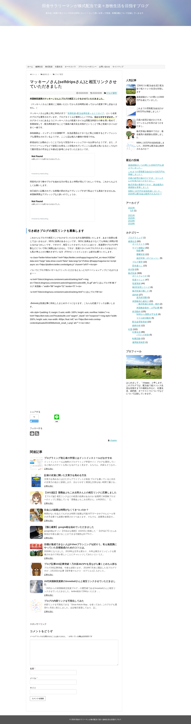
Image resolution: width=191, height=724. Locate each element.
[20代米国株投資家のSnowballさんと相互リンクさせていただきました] (36, 586)
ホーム (30, 67)
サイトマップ (118, 67)
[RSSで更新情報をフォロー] (37, 433)
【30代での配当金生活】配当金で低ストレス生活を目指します (150, 88)
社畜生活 (58, 67)
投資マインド (138, 280)
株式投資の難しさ (140, 291)
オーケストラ (70, 67)
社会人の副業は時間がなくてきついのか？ (66, 510)
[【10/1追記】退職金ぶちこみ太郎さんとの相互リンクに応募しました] (36, 497)
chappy (113, 440)
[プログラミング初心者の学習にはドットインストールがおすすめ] (36, 463)
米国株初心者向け (140, 301)
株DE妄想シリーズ (141, 287)
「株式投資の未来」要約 (147, 304)
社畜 (130, 329)
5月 (131, 211)
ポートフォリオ (139, 276)
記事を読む (48, 469)
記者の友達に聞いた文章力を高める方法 (65, 475)
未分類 (131, 269)
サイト (33, 688)
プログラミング (135, 238)
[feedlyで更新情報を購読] (32, 433)
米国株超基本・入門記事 (147, 308)
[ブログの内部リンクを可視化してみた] (36, 606)
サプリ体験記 (138, 248)
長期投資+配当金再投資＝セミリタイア (86, 113)
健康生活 (39, 67)
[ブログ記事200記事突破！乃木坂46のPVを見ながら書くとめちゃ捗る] (36, 569)
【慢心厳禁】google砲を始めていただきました (69, 527)
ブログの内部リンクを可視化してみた (64, 601)
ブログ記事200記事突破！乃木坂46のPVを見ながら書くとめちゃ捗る (80, 564)
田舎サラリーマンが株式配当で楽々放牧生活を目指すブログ (95, 6)
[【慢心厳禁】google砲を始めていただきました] (36, 532)
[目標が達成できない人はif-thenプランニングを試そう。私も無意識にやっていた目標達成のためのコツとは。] (36, 549)
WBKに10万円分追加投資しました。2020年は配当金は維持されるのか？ (150, 146)
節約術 (135, 295)
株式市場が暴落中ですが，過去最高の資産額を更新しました (149, 134)
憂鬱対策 (140, 254)
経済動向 (136, 311)
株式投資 (48, 67)
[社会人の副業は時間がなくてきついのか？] (36, 515)
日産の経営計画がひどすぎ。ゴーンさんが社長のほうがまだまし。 (149, 123)
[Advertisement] (95, 45)
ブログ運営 (111, 93)
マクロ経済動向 (143, 318)
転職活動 (136, 338)
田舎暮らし (137, 266)
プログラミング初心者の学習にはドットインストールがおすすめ (78, 458)
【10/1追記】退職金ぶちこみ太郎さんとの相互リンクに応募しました (80, 492)
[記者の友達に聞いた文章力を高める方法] (36, 480)
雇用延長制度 (138, 342)
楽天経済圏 (141, 297)
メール (33, 678)
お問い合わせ (104, 67)
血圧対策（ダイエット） (147, 258)
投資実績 (136, 283)
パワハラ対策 (142, 335)
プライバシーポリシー (87, 67)
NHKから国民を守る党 (147, 314)
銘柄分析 (136, 325)
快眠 (138, 251)
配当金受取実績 (139, 322)
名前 (32, 668)
